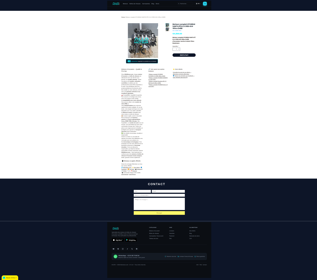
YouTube (131, 169)
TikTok (124, 171)
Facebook (124, 169)
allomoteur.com (127, 167)
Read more (176, 43)
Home (123, 17)
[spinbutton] (176, 49)
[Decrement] (174, 49)
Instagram (139, 169)
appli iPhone (132, 174)
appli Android (124, 174)
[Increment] (179, 49)
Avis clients (137, 167)
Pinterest (134, 171)
